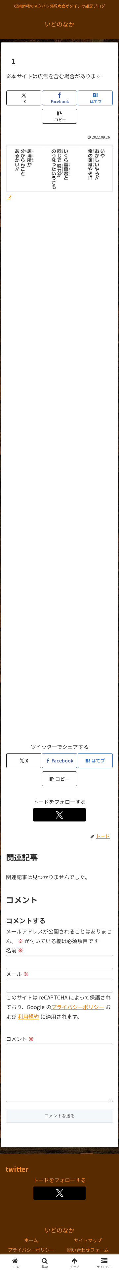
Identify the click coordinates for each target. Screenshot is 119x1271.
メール (17, 974)
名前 (14, 950)
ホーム (31, 1240)
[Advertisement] (59, 475)
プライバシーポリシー (31, 1249)
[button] (59, 116)
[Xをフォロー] (59, 814)
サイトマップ (88, 1240)
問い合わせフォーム (88, 1249)
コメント (20, 1039)
